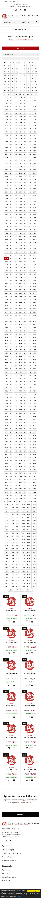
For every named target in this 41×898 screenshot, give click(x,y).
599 (11, 321)
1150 (17, 580)
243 (16, 160)
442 (30, 249)
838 (16, 429)
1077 (12, 542)
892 (6, 454)
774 (11, 400)
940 (34, 473)
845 (16, 432)
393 (30, 227)
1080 (28, 542)
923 (20, 467)
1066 (17, 536)
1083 (12, 546)
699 (20, 366)
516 (16, 283)
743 (30, 385)
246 (30, 160)
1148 (6, 580)
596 (30, 318)
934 (6, 473)
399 (25, 230)
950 (16, 479)
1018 (17, 511)
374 (6, 220)
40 (12, 75)
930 (20, 470)
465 (6, 261)
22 (12, 69)
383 (16, 223)
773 (6, 400)
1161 (12, 587)
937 (20, 473)
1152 (28, 580)
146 (20, 116)
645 (30, 340)
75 (9, 88)
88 (24, 91)
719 (16, 375)
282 (34, 176)
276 (6, 176)
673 (30, 353)
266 (25, 170)
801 (6, 413)
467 (16, 261)
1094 (6, 552)
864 (6, 441)
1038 (28, 520)
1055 (23, 530)
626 (6, 334)
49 (12, 78)
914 (11, 464)
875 (25, 445)
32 (16, 72)
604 (34, 321)
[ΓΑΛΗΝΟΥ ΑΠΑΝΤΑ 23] (11, 760)
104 (20, 97)
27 (32, 69)
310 (34, 189)
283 (6, 179)
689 (6, 362)
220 (6, 151)
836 (6, 429)
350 (25, 208)
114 (34, 100)
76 (12, 88)
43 (24, 75)
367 (6, 217)
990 (6, 498)
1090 (17, 549)
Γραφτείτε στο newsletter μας (20, 796)
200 (11, 141)
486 (6, 271)
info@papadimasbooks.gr (21, 4)
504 (25, 277)
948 (6, 479)
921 (11, 467)
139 (20, 113)
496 (20, 274)
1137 (12, 574)
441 (25, 249)
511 (25, 280)
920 (6, 467)
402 (6, 233)
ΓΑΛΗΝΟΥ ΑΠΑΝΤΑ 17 (11, 706)
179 (11, 132)
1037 (23, 520)
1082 (6, 546)
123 (11, 107)
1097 (23, 552)
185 (6, 135)
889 (25, 451)
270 (11, 173)
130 (11, 110)
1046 (6, 527)
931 (25, 470)
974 (30, 489)
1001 (24, 501)
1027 (34, 514)
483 (25, 268)
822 (6, 422)
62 (28, 81)
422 (34, 239)
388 (6, 227)
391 (20, 227)
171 (6, 129)
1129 (34, 568)
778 (30, 400)
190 (30, 135)
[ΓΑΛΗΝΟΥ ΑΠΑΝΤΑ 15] (11, 665)
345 (34, 205)
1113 (12, 561)
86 (16, 91)
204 (30, 141)
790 (20, 407)
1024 (17, 514)
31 (12, 72)
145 (16, 116)
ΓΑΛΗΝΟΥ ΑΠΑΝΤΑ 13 (11, 643)
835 (34, 426)
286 (20, 179)
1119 (12, 565)
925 (30, 467)
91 (36, 91)
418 (16, 239)
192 (6, 138)
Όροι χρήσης (6, 873)
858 (11, 438)
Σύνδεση (16, 10)
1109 (23, 558)
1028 (6, 517)
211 (30, 144)
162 (30, 122)
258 (20, 167)
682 (6, 359)
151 (11, 119)
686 (25, 359)
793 (34, 407)
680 (30, 356)
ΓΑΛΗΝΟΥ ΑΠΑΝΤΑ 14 (30, 643)
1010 (6, 508)
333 (11, 201)
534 (34, 290)
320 (16, 195)
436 (34, 246)
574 (25, 309)
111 (20, 100)
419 (20, 239)
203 (25, 141)
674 (34, 353)
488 (16, 271)
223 (20, 151)
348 (16, 208)
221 (11, 151)
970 (11, 489)
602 (25, 321)
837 (11, 429)
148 (30, 116)
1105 (34, 555)
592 (11, 318)
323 (30, 195)
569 (34, 306)
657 (20, 347)
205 (34, 141)
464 (34, 258)
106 (30, 97)
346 (6, 208)
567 (25, 306)
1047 (12, 527)
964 (16, 486)
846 (20, 432)
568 (30, 306)
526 (30, 287)
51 (20, 78)
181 (20, 132)
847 (25, 432)
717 (6, 375)
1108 (17, 558)
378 (25, 220)
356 (20, 211)
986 (20, 495)
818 (20, 419)
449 (30, 252)
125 (20, 107)
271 (16, 173)
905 (34, 457)
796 (16, 410)
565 (16, 306)
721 (25, 375)
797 (20, 410)
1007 (23, 505)
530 (16, 290)
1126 (17, 568)
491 (30, 271)
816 (11, 419)
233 (34, 154)
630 (25, 334)
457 (34, 255)
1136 (6, 574)
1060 (17, 533)
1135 (34, 571)
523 (16, 287)
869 (30, 441)
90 (32, 91)
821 (34, 419)
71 (28, 84)
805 (25, 413)
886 (11, 451)
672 (25, 353)
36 (32, 72)
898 (34, 454)
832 (20, 426)
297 (6, 186)
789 (16, 407)
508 (11, 280)
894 (16, 454)
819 (25, 419)
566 (20, 306)
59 (16, 81)
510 (20, 280)
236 (16, 157)
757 (30, 391)
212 (34, 144)
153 (20, 119)
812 (25, 416)
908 (16, 460)
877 (34, 445)
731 (6, 381)
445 (11, 252)
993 (20, 498)
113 (30, 100)
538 (20, 293)
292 (16, 182)
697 (11, 366)
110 (16, 100)
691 (16, 362)
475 (20, 265)
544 (16, 296)
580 (20, 312)
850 (6, 435)
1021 (34, 511)
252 (25, 163)
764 (30, 394)
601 (20, 321)
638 (30, 337)
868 (25, 441)
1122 (28, 565)
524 (20, 287)
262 (6, 170)
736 (30, 381)
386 (30, 223)
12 (9, 66)
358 (30, 211)
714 (25, 372)
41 (16, 75)
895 (20, 454)
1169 (27, 590)
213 (6, 148)
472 (6, 265)
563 (6, 306)
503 (20, 277)
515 (11, 283)
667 (34, 350)
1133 (23, 571)
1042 (17, 524)
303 (34, 186)
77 (16, 88)
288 (30, 179)
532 (25, 290)
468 (20, 261)
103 (16, 97)
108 (6, 100)
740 (16, 385)
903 (25, 457)
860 (20, 438)
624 (30, 331)
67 (12, 84)
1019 (23, 511)
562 (34, 302)
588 (25, 315)
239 (30, 157)
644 (25, 340)
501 (11, 277)
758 (34, 391)
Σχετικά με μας (7, 870)
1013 (23, 508)
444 (6, 252)
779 (34, 400)
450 (34, 252)
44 (28, 75)
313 (16, 192)
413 (25, 236)
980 (25, 492)
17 (28, 66)
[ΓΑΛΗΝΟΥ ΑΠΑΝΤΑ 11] (11, 601)
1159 (34, 584)
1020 (28, 511)
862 (30, 438)
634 (11, 337)
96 (20, 94)
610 (30, 325)
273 (25, 173)
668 (6, 353)
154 (25, 119)
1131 (12, 571)
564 (11, 306)
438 (11, 249)
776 (20, 400)
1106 (6, 558)
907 (11, 460)
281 (30, 176)
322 (25, 195)
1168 (21, 590)
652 (30, 343)
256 (11, 167)
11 (5, 66)
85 (12, 91)
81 (32, 88)
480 (11, 268)
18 (32, 66)
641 (11, 340)
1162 (17, 587)
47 (5, 78)
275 (34, 173)
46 (36, 75)
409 (6, 236)
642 (16, 340)
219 (34, 148)
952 (25, 479)
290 (6, 182)
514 (6, 283)
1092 (28, 549)
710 (6, 372)
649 (16, 343)
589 (30, 315)
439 (16, 249)
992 (16, 498)
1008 (28, 505)
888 (20, 451)
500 (6, 277)
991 (11, 498)
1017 (12, 511)
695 (34, 362)
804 (20, 413)
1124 (6, 568)
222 (16, 151)
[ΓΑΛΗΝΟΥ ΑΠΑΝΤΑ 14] (29, 633)
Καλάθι (25, 10)
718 (11, 375)
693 (25, 362)
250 (16, 163)
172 (11, 129)
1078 (17, 542)
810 (16, 416)
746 (11, 388)
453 (16, 255)
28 (36, 69)
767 (11, 397)
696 (6, 366)
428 (30, 242)
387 (34, 223)
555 (34, 299)
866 (16, 441)
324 (34, 195)
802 (11, 413)
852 (16, 435)
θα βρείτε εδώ (18, 896)
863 (34, 438)
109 (11, 100)
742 (25, 385)
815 (6, 419)
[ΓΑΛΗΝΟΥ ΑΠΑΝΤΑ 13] (11, 633)
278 (16, 176)
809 (11, 416)
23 (16, 69)
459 (11, 258)
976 (6, 492)
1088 (6, 549)
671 (20, 353)
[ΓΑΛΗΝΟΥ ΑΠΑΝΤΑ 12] (29, 601)
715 (30, 372)
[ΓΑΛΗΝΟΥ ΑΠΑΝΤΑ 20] (29, 728)
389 (11, 227)
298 (11, 186)
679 (25, 356)
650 (20, 343)
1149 (12, 580)
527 (34, 287)
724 (6, 378)
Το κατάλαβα (33, 891)
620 (11, 331)
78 (20, 88)
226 (34, 151)
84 (9, 91)
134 (30, 110)
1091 (23, 549)
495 (16, 274)
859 (16, 438)
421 (30, 239)
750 (30, 388)
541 (34, 293)
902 (20, 457)
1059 (12, 533)
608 (20, 325)
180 (16, 132)
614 (16, 328)
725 (11, 378)
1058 (6, 533)
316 (30, 192)
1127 (23, 568)
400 (30, 230)
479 (6, 268)
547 (30, 296)
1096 (17, 552)
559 (20, 302)
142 (34, 113)
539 (25, 293)
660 (34, 347)
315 (25, 192)
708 (30, 369)
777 (25, 400)
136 (6, 113)
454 (20, 255)
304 (6, 189)
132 (20, 110)
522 (11, 287)
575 (30, 309)
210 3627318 (8, 2)
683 (11, 359)
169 (30, 126)
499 (34, 274)
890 (30, 451)
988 (30, 495)
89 (28, 91)
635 (16, 337)
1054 (17, 530)
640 (6, 340)
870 (34, 441)
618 (34, 328)
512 (30, 280)
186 (11, 135)
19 (36, 66)
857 (6, 438)
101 (6, 97)
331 (34, 198)
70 (24, 84)
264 (16, 170)
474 (16, 265)
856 (34, 435)
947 (34, 476)
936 (16, 473)
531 (20, 290)
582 (30, 312)
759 (6, 394)
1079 (23, 542)
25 (24, 69)
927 (6, 470)
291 (11, 182)
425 (16, 242)
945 (25, 476)
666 (30, 350)
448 (25, 252)
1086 (28, 546)
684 (16, 359)
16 (24, 66)
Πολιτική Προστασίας (9, 877)
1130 (6, 571)
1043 (23, 524)
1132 (17, 571)
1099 (34, 552)
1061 (23, 533)
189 (25, 135)
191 (34, 135)
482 (20, 268)
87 (20, 91)
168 (25, 126)
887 (16, 451)
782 (16, 403)
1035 (12, 520)
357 (25, 211)
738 (6, 385)
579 (16, 312)
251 (20, 163)
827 (30, 422)
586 (16, 315)
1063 (34, 533)
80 (28, 88)
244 (20, 160)
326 (11, 198)
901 (16, 457)
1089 (12, 549)
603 (30, 321)
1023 (12, 514)
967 (30, 486)
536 (11, 293)
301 (25, 186)
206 (6, 144)
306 (16, 189)
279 (20, 176)
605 (6, 325)
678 (20, 356)
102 (11, 97)
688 (34, 359)
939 (30, 473)
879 (11, 448)
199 (6, 141)
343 (25, 205)
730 (34, 378)
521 (6, 287)
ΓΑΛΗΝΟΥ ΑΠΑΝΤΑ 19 (11, 738)
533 (30, 290)
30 (9, 72)
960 (30, 482)
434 (25, 246)
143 (6, 116)
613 (11, 328)
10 (36, 62)
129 (6, 110)
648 (11, 343)
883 (30, 448)
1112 (6, 561)
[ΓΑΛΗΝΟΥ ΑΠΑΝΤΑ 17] (11, 696)
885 (6, 451)
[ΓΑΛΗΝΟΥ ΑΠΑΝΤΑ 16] (29, 665)
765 (34, 394)
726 (16, 378)
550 (11, 299)
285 (16, 179)
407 (30, 233)
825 (20, 422)
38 (5, 75)
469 (25, 261)
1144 (17, 577)
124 (16, 107)
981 (30, 492)
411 (16, 236)
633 (6, 337)
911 (30, 460)
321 (20, 195)
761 (16, 394)
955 (6, 482)
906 (6, 460)
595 (25, 318)
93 (8, 94)
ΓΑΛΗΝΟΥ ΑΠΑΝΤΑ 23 (11, 770)
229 (16, 154)
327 (16, 198)
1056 (28, 530)
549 (6, 299)
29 (5, 72)
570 (6, 309)
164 (6, 126)
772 (34, 397)
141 (30, 113)
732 (11, 381)
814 (34, 416)
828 (34, 422)
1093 (34, 549)
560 (25, 302)
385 (25, 223)
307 (20, 189)
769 (20, 397)
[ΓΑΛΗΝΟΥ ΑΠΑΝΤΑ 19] (11, 728)
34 (24, 72)
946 (30, 476)
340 (11, 205)
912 (34, 460)
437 (6, 249)
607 (16, 325)
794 (6, 410)
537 (16, 293)
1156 (17, 584)
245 (25, 160)
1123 (34, 565)
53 (28, 78)
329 (25, 198)
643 (20, 340)
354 (11, 211)
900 (11, 457)
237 (20, 157)
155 (30, 119)
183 (30, 132)
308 (25, 189)
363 (20, 214)
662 (11, 350)
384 (20, 223)
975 (34, 489)
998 (9, 501)
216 (20, 148)
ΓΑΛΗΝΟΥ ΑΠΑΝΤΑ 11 (11, 611)
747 (16, 388)
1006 (17, 505)
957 (16, 482)
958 (20, 482)
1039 (34, 520)
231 (25, 154)
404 (16, 233)
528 (6, 290)
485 (34, 268)
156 (34, 119)
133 (25, 110)
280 (25, 176)
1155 (12, 584)
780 (6, 403)
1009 (34, 505)
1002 (30, 501)
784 (25, 403)
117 (16, 103)
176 (30, 129)
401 (34, 230)
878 (6, 448)
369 (16, 217)
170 (34, 126)
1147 (34, 577)
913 (6, 464)
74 (5, 88)
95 (16, 94)
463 (30, 258)
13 (12, 66)
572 (16, 309)
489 (20, 271)
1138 (17, 574)
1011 (12, 508)
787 (6, 407)
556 (6, 302)
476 (25, 265)
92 (4, 94)
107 (34, 97)
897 (30, 454)
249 (11, 163)
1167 (16, 590)
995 (30, 498)
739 (11, 385)
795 (11, 410)
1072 (17, 539)
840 (25, 429)
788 (11, 407)
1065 (12, 536)
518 (25, 283)
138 (16, 113)
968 (34, 486)
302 (30, 186)
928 (11, 470)
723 (34, 375)
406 (25, 233)
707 (25, 369)
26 (28, 69)
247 (34, 160)
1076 (6, 542)
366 (34, 214)
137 (11, 113)
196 (25, 138)
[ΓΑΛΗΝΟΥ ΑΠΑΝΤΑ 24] (29, 760)
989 (34, 495)
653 (34, 343)
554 (30, 299)
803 (16, 413)
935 (11, 473)
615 (20, 328)
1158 (28, 584)
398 (20, 230)
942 (11, 476)
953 (30, 479)
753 (11, 391)
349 (20, 208)
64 (36, 81)
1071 (12, 539)
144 (11, 116)
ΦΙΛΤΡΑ (20, 48)
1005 (12, 505)
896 (25, 454)
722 (30, 375)
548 (34, 296)
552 (20, 299)
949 (11, 479)
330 (30, 198)
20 (5, 69)
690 (11, 362)
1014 (28, 508)
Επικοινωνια (6, 880)
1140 (28, 574)
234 (6, 157)
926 (34, 467)
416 (6, 239)
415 (34, 236)
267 (30, 170)
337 (30, 201)
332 (6, 201)
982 (34, 492)
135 (34, 110)
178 (6, 132)
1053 (12, 530)
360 (6, 214)
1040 (6, 524)
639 (34, 337)
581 (25, 312)
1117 (34, 561)
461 (20, 258)
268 (34, 170)
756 (25, 391)
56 (5, 81)
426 (20, 242)
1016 (6, 511)
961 (34, 482)
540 (30, 293)
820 (30, 419)
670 (16, 353)
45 (32, 75)
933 (34, 470)
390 (16, 227)
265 (20, 170)
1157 (23, 584)
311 (6, 192)
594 (20, 318)
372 (30, 217)
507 (6, 280)
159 (16, 122)
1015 (34, 508)
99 (32, 94)
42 (20, 75)
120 (30, 103)
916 (20, 464)
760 (11, 394)
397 (16, 230)
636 (20, 337)
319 (11, 195)
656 (16, 347)
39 (9, 75)
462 (25, 258)
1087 (34, 546)
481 (16, 268)
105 (25, 97)
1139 (23, 574)
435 (30, 246)
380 (34, 220)
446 (16, 252)
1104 (28, 555)
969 (6, 489)
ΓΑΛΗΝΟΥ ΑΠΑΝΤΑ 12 (30, 611)
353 (6, 211)
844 (11, 432)
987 (25, 495)
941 (6, 476)
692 (20, 362)
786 (34, 403)
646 (34, 340)
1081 (34, 542)
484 (30, 268)
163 (34, 122)
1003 (35, 501)
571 (11, 309)
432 (16, 246)
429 (34, 242)
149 (34, 116)
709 (34, 369)
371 (25, 217)
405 (20, 233)
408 (34, 233)
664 (20, 350)
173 (16, 129)
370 (20, 217)
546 (25, 296)
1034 (6, 520)
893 (11, 454)
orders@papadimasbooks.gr (28, 2)
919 (34, 464)
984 (11, 495)
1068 (28, 536)
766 (6, 397)
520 (34, 283)
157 (6, 122)
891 (34, 451)
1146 (28, 577)
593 (16, 318)
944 (20, 476)
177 (34, 129)
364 (25, 214)
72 (32, 84)
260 (30, 167)
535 (6, 293)
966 (25, 486)
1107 (12, 558)
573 (20, 309)
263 (11, 170)
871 (6, 445)
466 (11, 261)
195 (20, 138)
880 (16, 448)
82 (36, 88)
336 (25, 201)
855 (30, 435)
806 (30, 413)
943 (16, 476)
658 (25, 347)
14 (16, 66)
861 (25, 438)
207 (11, 144)
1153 (34, 580)
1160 (6, 587)
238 (25, 157)
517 (20, 283)
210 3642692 (16, 2)
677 (16, 356)
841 (30, 429)
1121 (23, 565)
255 (6, 167)
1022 (6, 514)
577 (6, 312)
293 (20, 182)
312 (11, 192)
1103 (23, 555)
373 (34, 217)
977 (11, 492)
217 (25, 148)
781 (11, 403)
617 (30, 328)
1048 (17, 527)
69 (20, 84)
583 (34, 312)
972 (20, 489)
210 (25, 144)
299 (16, 186)
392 (25, 227)
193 (11, 138)
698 (16, 366)
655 (11, 347)
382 (11, 223)
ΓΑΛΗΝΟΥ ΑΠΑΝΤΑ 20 (30, 738)
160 (20, 122)
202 (20, 141)
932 (30, 470)
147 (25, 116)
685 (20, 359)
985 (16, 495)
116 (11, 103)
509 (16, 280)
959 (25, 482)
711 (11, 372)
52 (24, 78)
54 (32, 78)
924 (25, 467)
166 (16, 126)
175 (25, 129)
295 (30, 182)
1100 (6, 555)
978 (16, 492)
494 (11, 274)
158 (11, 122)
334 (16, 201)
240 (34, 157)
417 (11, 239)
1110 (28, 558)
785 (30, 403)
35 (28, 72)
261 (34, 167)
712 (16, 372)
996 (34, 498)
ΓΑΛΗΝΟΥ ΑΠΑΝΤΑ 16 (30, 675)
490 (25, 271)
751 (34, 388)
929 (16, 470)
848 (30, 432)
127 (30, 107)
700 (25, 366)
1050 (28, 527)
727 (20, 378)
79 (24, 88)
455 (25, 255)
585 (11, 315)
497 (25, 274)
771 (30, 397)
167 (20, 126)
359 (34, 211)
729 (30, 378)
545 (20, 296)
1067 (23, 536)
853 (20, 435)
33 (20, 72)
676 (11, 356)
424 (11, 242)
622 (20, 331)
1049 (23, 527)
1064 (6, 536)
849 (34, 432)
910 (25, 460)
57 (9, 81)
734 (20, 381)
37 (36, 72)
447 (20, 252)
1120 (17, 565)
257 (16, 167)
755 (20, 391)
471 (34, 261)
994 (25, 498)
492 (34, 271)
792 (30, 407)
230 (20, 154)
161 (25, 122)
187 (16, 135)
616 (25, 328)
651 (25, 343)
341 (16, 205)
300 (20, 186)
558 (16, 302)
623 (25, 331)
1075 (34, 539)
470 (30, 261)
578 (11, 312)
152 (16, 119)
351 (30, 208)
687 (30, 359)
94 (12, 94)
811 (20, 416)
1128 (28, 568)
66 (9, 84)
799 (30, 410)
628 (16, 334)
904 (30, 457)
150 (6, 119)
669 (11, 353)
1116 (28, 561)
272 (20, 173)
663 (16, 350)
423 (6, 242)
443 (34, 249)
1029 (12, 517)
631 (30, 334)
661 (6, 350)
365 (30, 214)
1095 (12, 552)
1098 (28, 552)
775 (16, 400)
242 (11, 160)
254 (34, 163)
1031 (23, 517)
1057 (34, 530)
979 (20, 492)
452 (11, 255)
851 (11, 435)
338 (34, 201)
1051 (34, 527)
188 (20, 135)
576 (34, 309)
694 (30, 362)
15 (20, 66)
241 (6, 160)
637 (25, 337)
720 (20, 375)
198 (34, 138)
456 (30, 255)
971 (16, 489)
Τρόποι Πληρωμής (8, 850)
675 (6, 356)
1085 (23, 546)
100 (36, 94)
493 (6, 274)
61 (24, 81)
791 (25, 407)
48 (9, 78)
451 (6, 255)
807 (34, 413)
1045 (34, 524)
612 (6, 328)
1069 (34, 536)
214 (11, 148)
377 (20, 220)
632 (34, 334)
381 (6, 223)
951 (20, 479)
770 (25, 397)
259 (25, 167)
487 (11, 271)
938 (25, 473)
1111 (34, 558)
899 (6, 457)
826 (25, 422)
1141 (34, 574)
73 (36, 84)
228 (11, 154)
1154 (6, 584)
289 (34, 179)
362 (16, 214)
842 (34, 429)
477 (30, 265)
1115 (23, 561)
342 (20, 205)
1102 (17, 555)
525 (25, 287)
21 (9, 69)
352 (34, 208)
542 (6, 296)
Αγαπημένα (20, 10)
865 (11, 441)
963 (11, 486)
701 (30, 366)
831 (16, 426)
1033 (34, 517)
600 (16, 321)
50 (16, 78)
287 (25, 179)
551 (16, 299)
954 (34, 479)
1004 (6, 505)
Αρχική (12, 40)
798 (25, 410)
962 (6, 486)
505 (30, 277)
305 (11, 189)
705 (16, 369)
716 (34, 372)
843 (6, 432)
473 (11, 265)
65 (5, 84)
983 (6, 495)
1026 (28, 514)
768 (16, 397)
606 (11, 325)
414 (30, 236)
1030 (17, 517)
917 (25, 464)
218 (30, 148)
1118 (6, 565)
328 (20, 198)
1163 (23, 587)
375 (11, 220)
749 (25, 388)
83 (5, 91)
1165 (34, 587)
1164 (28, 587)
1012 (17, 508)
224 (25, 151)
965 (20, 486)
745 (6, 388)
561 (30, 302)
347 (11, 208)
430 (6, 246)
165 (11, 126)
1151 (23, 580)
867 (20, 441)
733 (16, 381)
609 (25, 325)
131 (16, 110)
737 (34, 381)
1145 (23, 577)
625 (34, 331)
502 (16, 277)
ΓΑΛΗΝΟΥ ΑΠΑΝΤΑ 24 (30, 770)
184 (34, 132)
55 (36, 78)
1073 (23, 539)
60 (20, 81)
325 (6, 198)
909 (20, 460)
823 (11, 422)
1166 (10, 590)
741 (20, 385)
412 (20, 236)
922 (16, 467)
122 (6, 107)
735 (25, 381)
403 (11, 233)
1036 (17, 520)
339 (6, 205)
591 (6, 318)
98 (28, 94)
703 (6, 369)
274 (30, 173)
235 (11, 157)
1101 (12, 555)
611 (34, 325)
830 (11, 426)
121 (34, 103)
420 (25, 239)
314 (20, 192)
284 (11, 179)
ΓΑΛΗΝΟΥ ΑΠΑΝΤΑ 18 (30, 706)
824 (16, 422)
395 (6, 230)
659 (30, 347)
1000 (19, 501)
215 (16, 148)
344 (30, 205)
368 (11, 217)
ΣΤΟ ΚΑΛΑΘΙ (13, 621)
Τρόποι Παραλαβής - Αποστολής (12, 853)
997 (5, 501)
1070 (6, 539)
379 (30, 220)
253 (30, 163)
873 (16, 445)
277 (11, 176)
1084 (17, 546)
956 (11, 482)
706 (20, 369)
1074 (28, 539)
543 (11, 296)
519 (30, 283)
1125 (12, 568)
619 (6, 331)
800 (34, 410)
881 (20, 448)
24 (20, 69)
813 (30, 416)
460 (16, 258)
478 (34, 265)
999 (14, 501)
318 (6, 195)
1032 (28, 517)
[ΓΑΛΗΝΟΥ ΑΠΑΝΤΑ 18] (29, 696)
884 (34, 448)
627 (11, 334)
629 (20, 334)
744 (34, 385)
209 (20, 144)
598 (6, 321)
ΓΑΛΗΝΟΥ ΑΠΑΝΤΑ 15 (11, 675)
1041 (12, 524)
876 (30, 445)
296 (34, 182)
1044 (28, 524)
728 (25, 378)
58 (12, 81)
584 (6, 315)
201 (16, 141)
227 (6, 154)
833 (25, 426)
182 (25, 132)
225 (30, 151)
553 (25, 299)
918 (30, 464)
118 (20, 103)
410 (11, 236)
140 (25, 113)
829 (6, 426)
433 (20, 246)
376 (16, 220)
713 (20, 372)
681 (34, 356)
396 (11, 230)
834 (30, 426)
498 (30, 274)
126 (25, 107)
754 (16, 391)
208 (16, 144)
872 (11, 445)
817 (16, 419)
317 (34, 192)
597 (34, 318)
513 (34, 280)
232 (30, 154)
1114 (17, 561)
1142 (6, 577)
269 (6, 173)
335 (20, 201)
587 (20, 315)
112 (25, 100)
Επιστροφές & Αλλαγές (9, 860)
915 (16, 464)
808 (6, 416)
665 (25, 350)
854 (25, 435)
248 (6, 163)
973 (25, 489)
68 (16, 84)
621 (16, 331)
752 (6, 391)
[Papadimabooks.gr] (20, 18)
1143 (12, 577)
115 (6, 103)
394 (34, 227)
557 (11, 302)
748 (20, 388)
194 (16, 138)
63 (32, 81)
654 (6, 347)
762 (20, 394)
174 (20, 129)
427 (25, 242)
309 (30, 189)
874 (20, 445)
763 (25, 394)
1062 (28, 533)
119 (25, 103)
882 (25, 448)
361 (11, 214)
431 (11, 246)
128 (34, 107)
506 (34, 277)
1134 (28, 571)
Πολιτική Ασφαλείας (8, 857)
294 (25, 182)
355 (16, 211)
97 (24, 94)
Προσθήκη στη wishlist (8, 621)
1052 (6, 530)
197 (30, 138)
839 (20, 429)
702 (34, 366)
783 (20, 403)
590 (34, 315)
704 (11, 369)
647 (6, 343)
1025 (23, 514)
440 (20, 249)
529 (11, 290)
